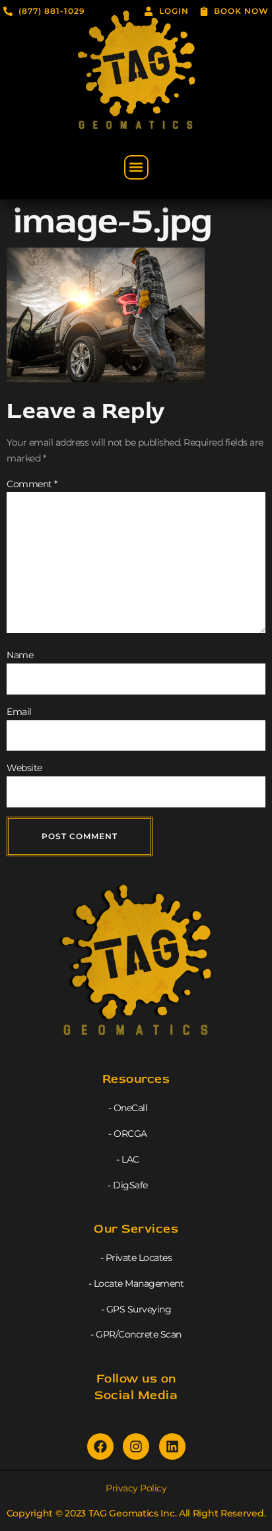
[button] (136, 167)
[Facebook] (100, 1446)
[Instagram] (136, 1446)
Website (24, 768)
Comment (32, 484)
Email (19, 712)
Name (20, 655)
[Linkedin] (172, 1446)
